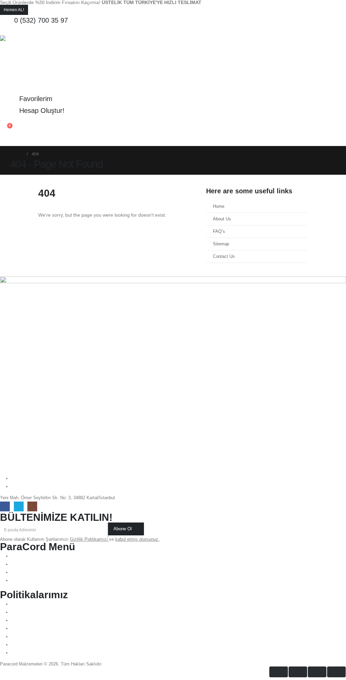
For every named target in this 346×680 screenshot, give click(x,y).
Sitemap (221, 244)
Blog (122, 140)
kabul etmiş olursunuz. (137, 539)
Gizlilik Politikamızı (89, 539)
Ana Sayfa (15, 140)
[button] (5, 31)
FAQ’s (219, 231)
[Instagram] (32, 506)
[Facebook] (5, 506)
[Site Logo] (28, 64)
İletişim (99, 140)
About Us (222, 219)
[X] (19, 506)
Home (218, 206)
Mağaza (74, 140)
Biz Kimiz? (46, 140)
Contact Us (224, 256)
